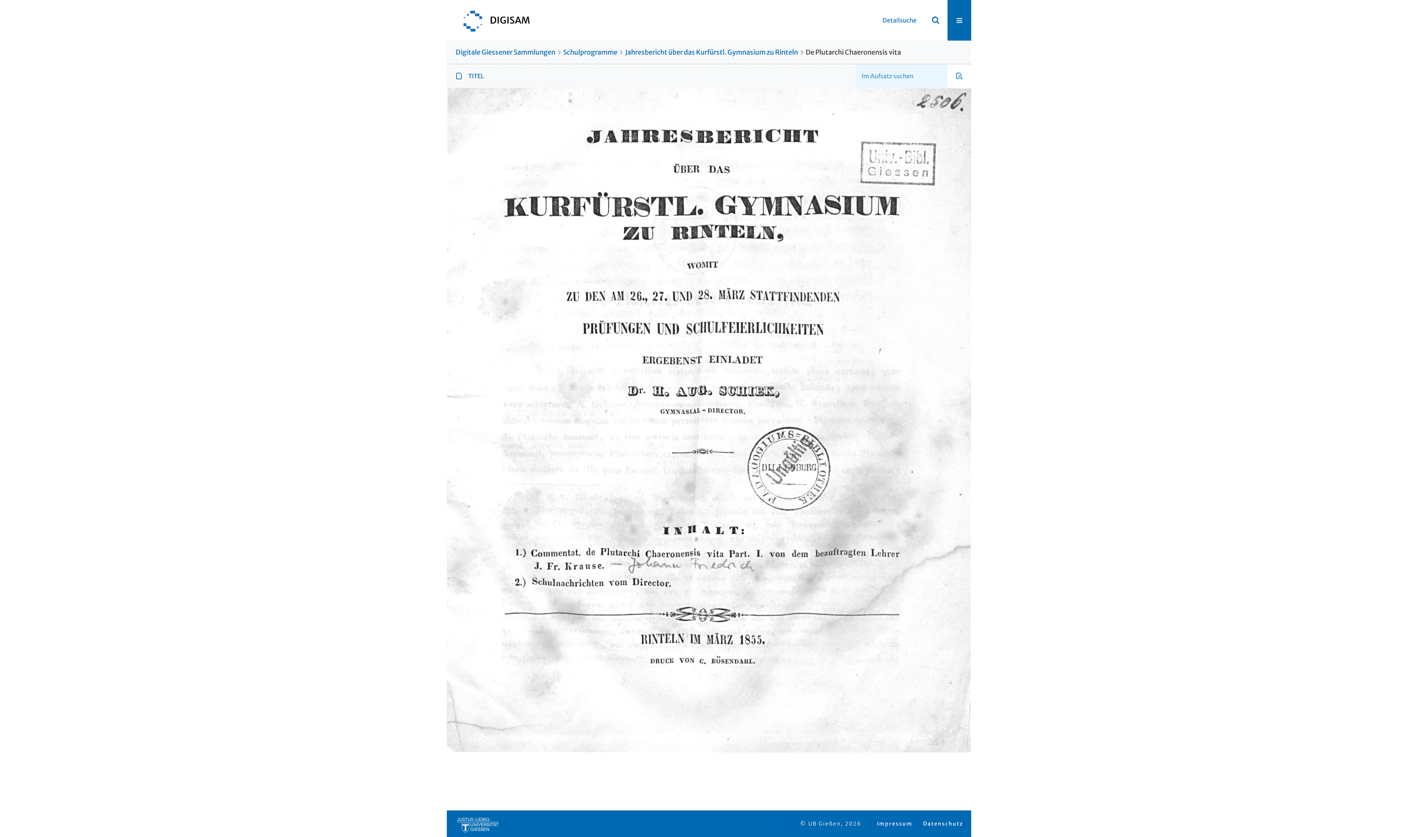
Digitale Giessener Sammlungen (505, 52)
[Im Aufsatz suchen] (959, 76)
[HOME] (493, 20)
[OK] (936, 20)
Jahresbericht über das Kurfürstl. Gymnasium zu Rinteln (711, 52)
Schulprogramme (590, 52)
